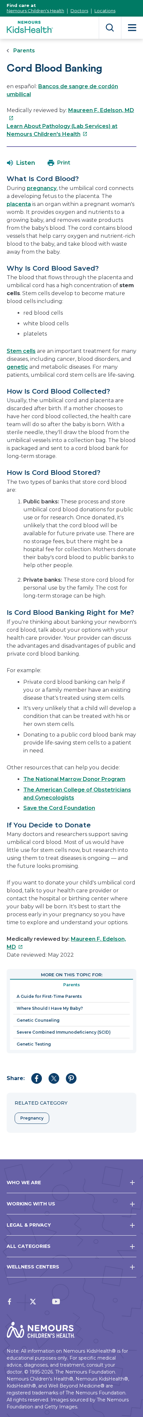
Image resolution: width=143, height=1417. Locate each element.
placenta (19, 204)
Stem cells (21, 351)
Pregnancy (32, 1118)
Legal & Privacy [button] (29, 1225)
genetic (17, 367)
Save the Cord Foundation (59, 808)
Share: (16, 1078)
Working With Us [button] (31, 1204)
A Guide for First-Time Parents (49, 996)
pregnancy (42, 188)
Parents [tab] (71, 984)
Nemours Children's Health (35, 10)
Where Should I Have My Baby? (50, 1008)
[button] (21, 163)
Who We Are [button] (24, 1183)
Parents (24, 50)
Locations (104, 10)
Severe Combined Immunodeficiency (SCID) (64, 1032)
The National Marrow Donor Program (74, 779)
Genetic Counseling (38, 1020)
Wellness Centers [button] (33, 1267)
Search (110, 28)
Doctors (79, 10)
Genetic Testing (34, 1044)
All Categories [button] (29, 1246)
